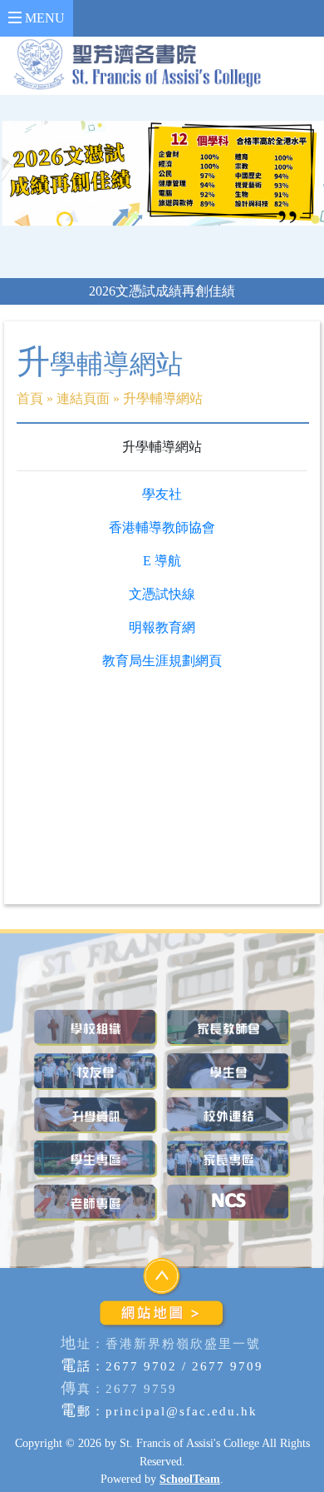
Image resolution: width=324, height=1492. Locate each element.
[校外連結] (228, 1115)
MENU (43, 18)
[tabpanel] (162, 186)
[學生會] (228, 1071)
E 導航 (162, 561)
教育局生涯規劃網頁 (162, 661)
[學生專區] (95, 1158)
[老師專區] (95, 1202)
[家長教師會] (228, 1027)
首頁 (30, 398)
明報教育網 (162, 627)
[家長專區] (228, 1158)
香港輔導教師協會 (162, 527)
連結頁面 (83, 398)
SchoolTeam (190, 1478)
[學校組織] (95, 1027)
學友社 (162, 494)
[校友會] (95, 1071)
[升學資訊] (95, 1115)
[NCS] (228, 1202)
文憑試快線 (162, 594)
